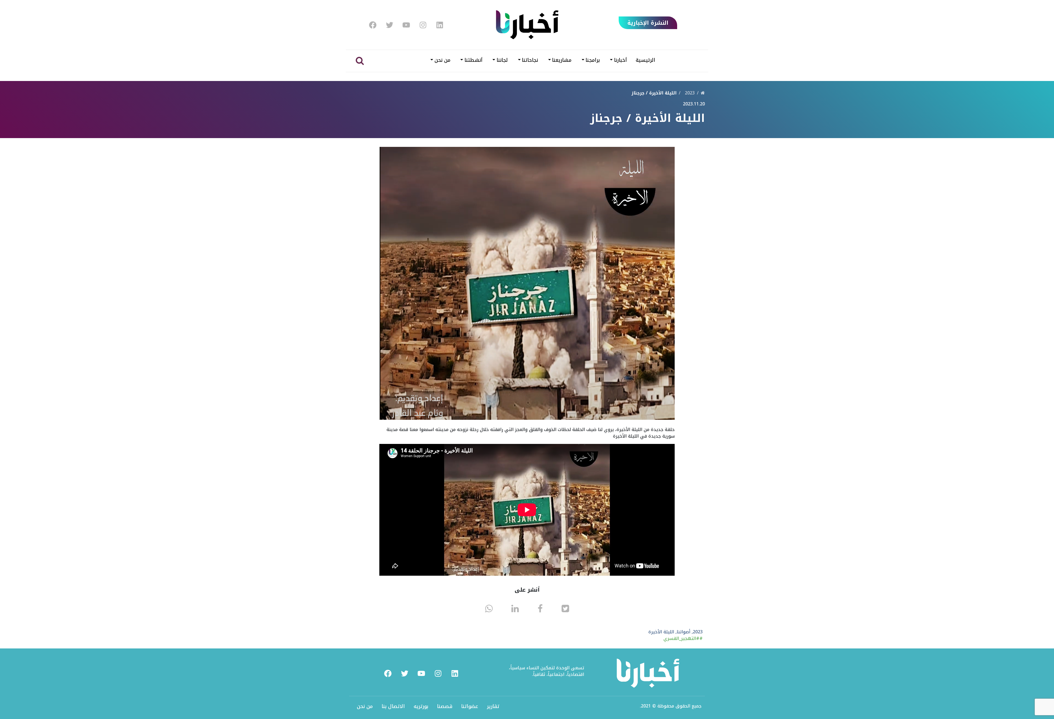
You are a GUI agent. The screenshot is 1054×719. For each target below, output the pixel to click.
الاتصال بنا (393, 706)
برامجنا (592, 60)
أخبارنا (620, 60)
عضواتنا (469, 706)
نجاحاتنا (530, 60)
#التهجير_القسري (681, 638)
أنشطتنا (473, 60)
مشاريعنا (561, 60)
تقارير (493, 706)
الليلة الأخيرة (661, 632)
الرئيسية (645, 60)
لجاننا (502, 60)
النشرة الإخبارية (647, 23)
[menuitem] (372, 25)
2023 (690, 93)
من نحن (442, 60)
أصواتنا (683, 632)
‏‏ (703, 93)
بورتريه (421, 706)
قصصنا (444, 706)
